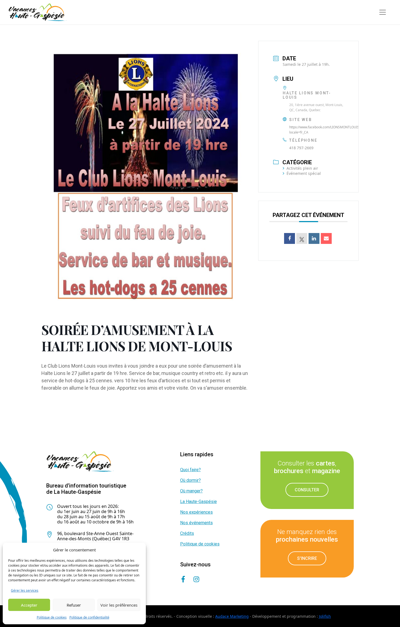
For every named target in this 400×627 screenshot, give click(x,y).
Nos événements (196, 522)
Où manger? (191, 490)
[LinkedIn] (314, 238)
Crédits (187, 533)
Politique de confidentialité (89, 617)
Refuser (74, 605)
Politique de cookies (52, 617)
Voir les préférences (118, 605)
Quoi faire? (190, 469)
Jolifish (325, 616)
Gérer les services (24, 590)
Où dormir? (190, 480)
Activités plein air (302, 168)
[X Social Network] (301, 238)
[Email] (326, 238)
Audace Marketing (232, 616)
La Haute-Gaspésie (198, 501)
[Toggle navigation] (382, 12)
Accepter (29, 605)
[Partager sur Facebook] (289, 238)
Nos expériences (196, 512)
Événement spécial (304, 173)
